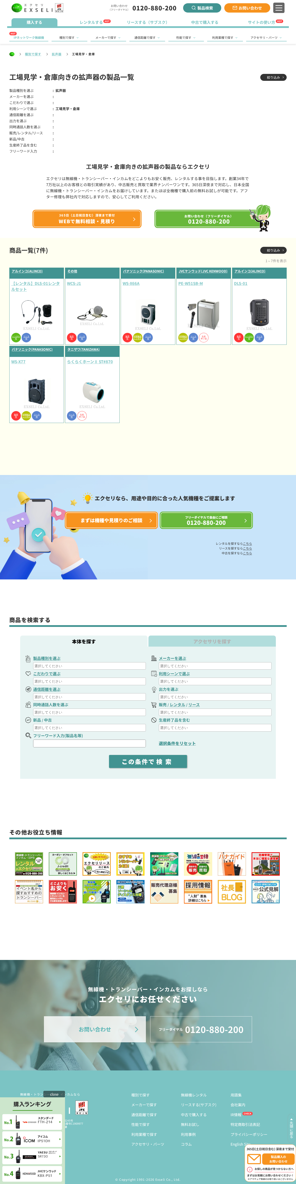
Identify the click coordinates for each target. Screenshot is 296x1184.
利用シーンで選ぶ (174, 673)
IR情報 (236, 1114)
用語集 (236, 1095)
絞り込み (273, 77)
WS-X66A (131, 283)
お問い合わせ (250, 8)
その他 (72, 271)
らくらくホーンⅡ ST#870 (90, 361)
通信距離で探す (145, 37)
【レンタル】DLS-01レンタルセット (35, 286)
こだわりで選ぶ (46, 673)
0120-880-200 (154, 8)
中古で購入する (194, 1114)
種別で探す (67, 37)
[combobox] (89, 666)
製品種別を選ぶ (46, 658)
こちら (247, 543)
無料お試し (190, 1124)
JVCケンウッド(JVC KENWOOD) (203, 271)
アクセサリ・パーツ (264, 37)
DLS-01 (240, 283)
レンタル (177, 704)
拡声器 (57, 54)
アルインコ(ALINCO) (27, 271)
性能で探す (183, 37)
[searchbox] (90, 666)
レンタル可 (16, 337)
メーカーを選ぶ (172, 658)
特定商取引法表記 (245, 1124)
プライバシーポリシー (249, 1134)
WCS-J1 (74, 283)
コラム (186, 1144)
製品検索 (205, 8)
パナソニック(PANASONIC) (143, 271)
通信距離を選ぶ (46, 689)
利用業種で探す (222, 37)
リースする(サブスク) (198, 1104)
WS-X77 (18, 361)
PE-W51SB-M (190, 283)
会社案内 (238, 1104)
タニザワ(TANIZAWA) (83, 349)
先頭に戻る (291, 1129)
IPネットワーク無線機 (29, 37)
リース (194, 704)
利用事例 (188, 1134)
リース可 (26, 337)
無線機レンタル (194, 1095)
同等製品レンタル (137, 337)
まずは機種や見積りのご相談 (111, 520)
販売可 (72, 337)
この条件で (148, 761)
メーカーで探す (105, 37)
